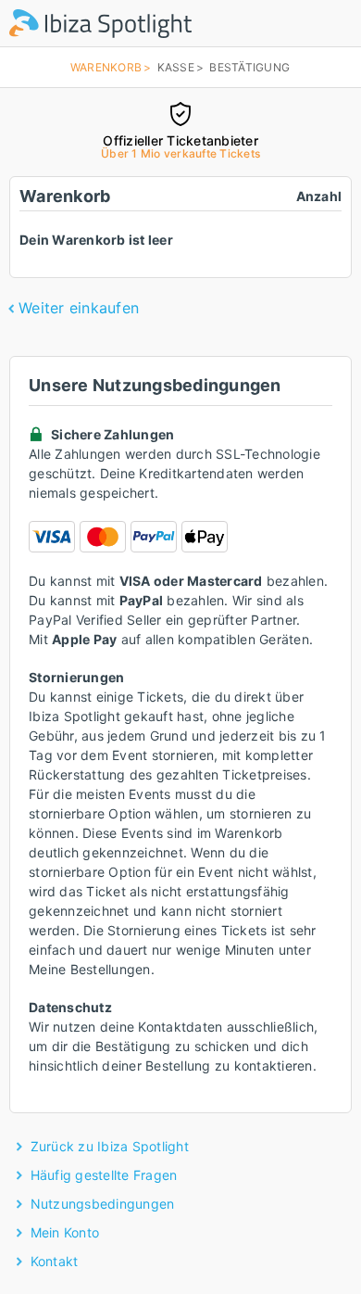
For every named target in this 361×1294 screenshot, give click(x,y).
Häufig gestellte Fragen (104, 1175)
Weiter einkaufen (79, 307)
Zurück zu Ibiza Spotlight (110, 1146)
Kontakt (55, 1261)
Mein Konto (65, 1232)
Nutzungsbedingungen (103, 1204)
